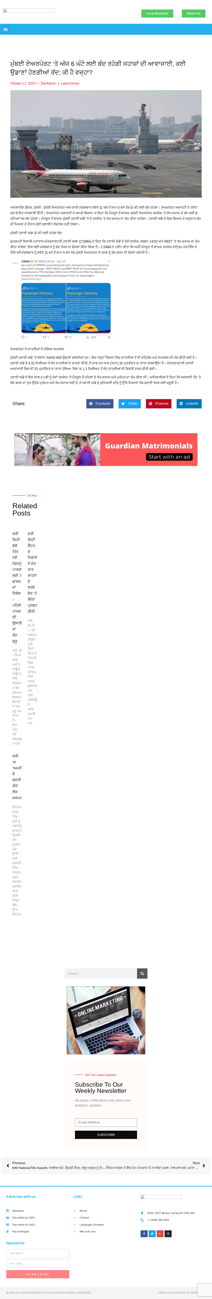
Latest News (70, 83)
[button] (5, 29)
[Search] (142, 973)
